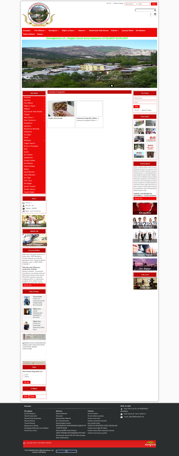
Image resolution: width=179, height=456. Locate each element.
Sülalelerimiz (28, 158)
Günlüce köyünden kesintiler (97, 421)
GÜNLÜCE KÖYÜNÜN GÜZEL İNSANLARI (102, 426)
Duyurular (59, 416)
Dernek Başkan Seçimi (63, 423)
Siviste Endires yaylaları (96, 416)
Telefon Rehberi (29, 34)
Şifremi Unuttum (118, 3)
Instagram (155, 14)
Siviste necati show (94, 418)
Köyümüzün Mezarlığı (31, 129)
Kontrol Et (71, 451)
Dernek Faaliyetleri (30, 416)
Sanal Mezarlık (29, 172)
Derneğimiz (53, 30)
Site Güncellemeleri (62, 421)
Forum (26, 137)
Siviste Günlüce (93, 413)
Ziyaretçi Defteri (128, 30)
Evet (26, 375)
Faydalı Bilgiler (29, 192)
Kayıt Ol (61, 451)
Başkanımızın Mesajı (31, 426)
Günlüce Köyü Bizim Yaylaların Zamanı (101, 430)
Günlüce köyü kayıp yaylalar (97, 433)
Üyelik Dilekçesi (29, 413)
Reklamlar (27, 140)
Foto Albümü (39, 30)
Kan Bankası (140, 30)
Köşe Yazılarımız (30, 120)
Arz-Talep (27, 178)
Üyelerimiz (27, 126)
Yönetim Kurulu (29, 423)
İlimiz (26, 149)
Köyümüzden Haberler (63, 418)
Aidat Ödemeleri (29, 175)
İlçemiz (26, 152)
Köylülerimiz (28, 123)
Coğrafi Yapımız (29, 143)
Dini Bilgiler (28, 183)
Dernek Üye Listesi (30, 430)
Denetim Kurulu (29, 421)
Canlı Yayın (28, 180)
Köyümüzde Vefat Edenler (99, 30)
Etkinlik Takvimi (29, 189)
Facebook (151, 14)
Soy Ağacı (27, 135)
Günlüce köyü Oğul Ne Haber (97, 428)
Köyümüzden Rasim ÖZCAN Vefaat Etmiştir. (70, 435)
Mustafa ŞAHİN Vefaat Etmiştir (66, 430)
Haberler (81, 30)
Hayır (27, 376)
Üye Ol (109, 3)
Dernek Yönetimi (30, 186)
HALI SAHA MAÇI (62, 438)
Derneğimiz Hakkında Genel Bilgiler (36, 428)
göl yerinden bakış (94, 423)
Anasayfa (26, 30)
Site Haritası (28, 155)
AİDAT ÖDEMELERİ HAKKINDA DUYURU (70, 433)
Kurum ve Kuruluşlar (31, 146)
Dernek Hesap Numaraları (32, 418)
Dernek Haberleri (61, 413)
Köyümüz (27, 100)
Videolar (114, 30)
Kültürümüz (28, 132)
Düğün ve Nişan (68, 30)
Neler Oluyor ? (29, 117)
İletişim (40, 34)
